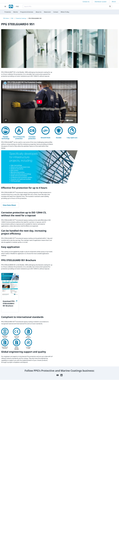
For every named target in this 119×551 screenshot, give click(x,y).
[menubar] (36, 12)
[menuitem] (7, 12)
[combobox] (67, 6)
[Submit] (110, 6)
